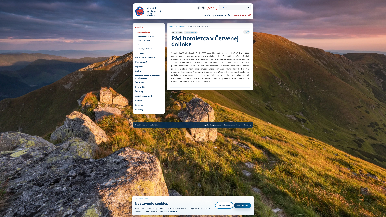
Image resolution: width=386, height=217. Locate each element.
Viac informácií (170, 211)
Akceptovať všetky (242, 205)
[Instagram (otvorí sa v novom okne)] (203, 8)
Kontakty (247, 125)
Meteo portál (222, 15)
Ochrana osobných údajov (233, 125)
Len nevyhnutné (224, 205)
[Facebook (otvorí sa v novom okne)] (198, 8)
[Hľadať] (248, 8)
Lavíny (207, 15)
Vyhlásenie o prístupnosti (213, 125)
